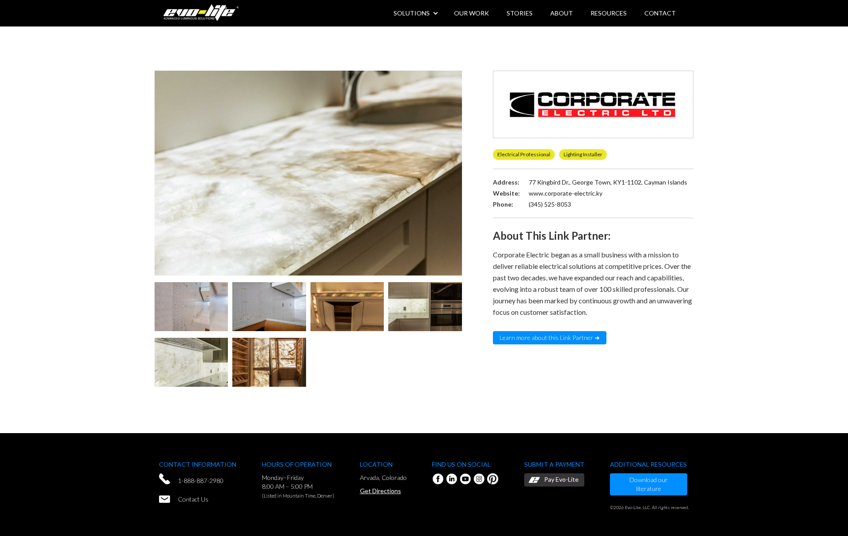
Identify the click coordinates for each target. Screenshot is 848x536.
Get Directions (380, 490)
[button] (561, 13)
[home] (200, 11)
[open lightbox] (308, 174)
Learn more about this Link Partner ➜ (550, 337)
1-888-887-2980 (200, 480)
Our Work (471, 13)
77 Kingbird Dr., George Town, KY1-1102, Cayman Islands (608, 182)
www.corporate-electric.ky (565, 193)
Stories (520, 13)
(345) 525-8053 (550, 204)
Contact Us (193, 499)
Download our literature (648, 484)
